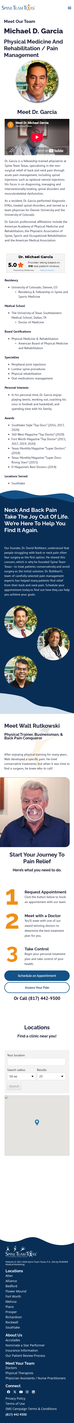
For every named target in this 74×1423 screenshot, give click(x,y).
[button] (69, 7)
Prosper (11, 1312)
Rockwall (12, 1322)
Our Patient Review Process (25, 1355)
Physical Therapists (19, 1373)
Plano (10, 1307)
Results (42, 1070)
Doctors (11, 1368)
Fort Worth (13, 1296)
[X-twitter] (15, 1392)
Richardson (14, 1317)
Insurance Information (22, 1350)
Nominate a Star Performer (25, 1345)
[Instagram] (27, 1392)
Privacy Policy (15, 1398)
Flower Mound (16, 1291)
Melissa (11, 1301)
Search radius (16, 1070)
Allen (9, 1276)
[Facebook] (9, 1392)
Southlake (13, 1327)
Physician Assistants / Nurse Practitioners (36, 1378)
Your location (16, 1055)
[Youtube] (21, 1392)
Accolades (13, 1340)
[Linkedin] (33, 1392)
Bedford (11, 1286)
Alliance (11, 1281)
